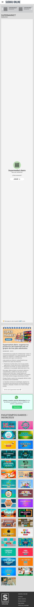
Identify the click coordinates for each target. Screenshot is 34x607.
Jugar (16, 179)
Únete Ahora (17, 407)
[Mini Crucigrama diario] (25, 454)
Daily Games (21, 603)
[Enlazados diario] (25, 513)
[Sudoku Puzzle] (8, 571)
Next (31, 9)
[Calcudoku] (25, 561)
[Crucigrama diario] (8, 454)
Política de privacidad (23, 605)
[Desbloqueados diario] (25, 522)
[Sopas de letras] (25, 532)
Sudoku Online (12, 2)
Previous (2, 9)
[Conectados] (25, 493)
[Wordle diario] (8, 464)
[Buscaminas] (8, 532)
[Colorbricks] (25, 503)
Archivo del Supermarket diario (12, 389)
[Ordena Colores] (8, 483)
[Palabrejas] (8, 444)
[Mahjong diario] (8, 474)
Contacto (20, 596)
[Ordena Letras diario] (8, 552)
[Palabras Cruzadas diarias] (25, 425)
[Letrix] (8, 425)
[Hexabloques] (8, 503)
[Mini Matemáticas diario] (25, 552)
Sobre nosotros (22, 598)
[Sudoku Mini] (8, 493)
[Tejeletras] (25, 444)
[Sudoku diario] (25, 571)
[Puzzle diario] (25, 542)
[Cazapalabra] (25, 434)
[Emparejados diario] (8, 542)
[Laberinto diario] (8, 561)
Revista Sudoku (22, 601)
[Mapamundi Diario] (25, 483)
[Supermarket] (25, 474)
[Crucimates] (25, 464)
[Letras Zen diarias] (8, 434)
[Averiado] (8, 522)
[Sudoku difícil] (8, 581)
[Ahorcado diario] (8, 513)
